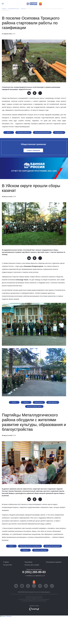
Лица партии (28, 562)
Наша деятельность (13, 8)
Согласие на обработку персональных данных (34, 600)
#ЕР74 (9, 132)
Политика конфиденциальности (34, 597)
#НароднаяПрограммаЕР (42, 132)
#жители (25, 550)
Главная (4, 8)
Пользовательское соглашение (34, 596)
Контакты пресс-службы (32, 565)
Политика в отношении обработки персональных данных (34, 599)
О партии (6, 562)
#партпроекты (39, 402)
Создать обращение (33, 150)
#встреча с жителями (40, 550)
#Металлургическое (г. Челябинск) (30, 546)
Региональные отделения (53, 562)
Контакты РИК (7, 565)
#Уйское (26, 402)
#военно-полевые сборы (34, 406)
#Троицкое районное (23, 132)
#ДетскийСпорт (52, 402)
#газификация (59, 132)
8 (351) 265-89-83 (34, 572)
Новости (23, 8)
